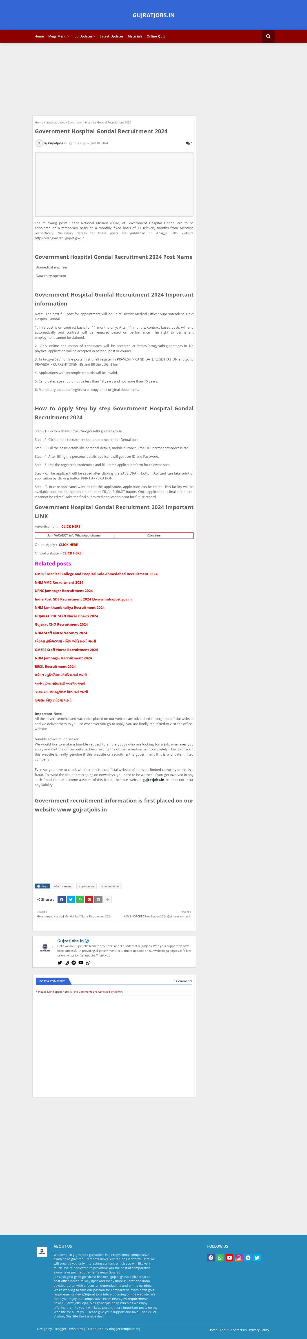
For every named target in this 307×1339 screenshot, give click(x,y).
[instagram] (67, 963)
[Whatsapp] (80, 899)
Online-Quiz (156, 36)
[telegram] (73, 963)
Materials (135, 36)
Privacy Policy (259, 1330)
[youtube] (81, 963)
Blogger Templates (69, 1329)
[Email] (98, 899)
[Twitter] (71, 899)
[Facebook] (62, 899)
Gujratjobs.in (70, 940)
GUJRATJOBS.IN (154, 15)
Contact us (239, 1330)
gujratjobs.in (153, 779)
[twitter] (60, 963)
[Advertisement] (153, 78)
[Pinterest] (89, 899)
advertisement (62, 886)
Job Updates (83, 36)
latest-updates (55, 122)
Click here (153, 535)
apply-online (86, 886)
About (224, 1330)
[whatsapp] (88, 963)
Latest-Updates (111, 36)
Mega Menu (57, 36)
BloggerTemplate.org (124, 1329)
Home (39, 36)
